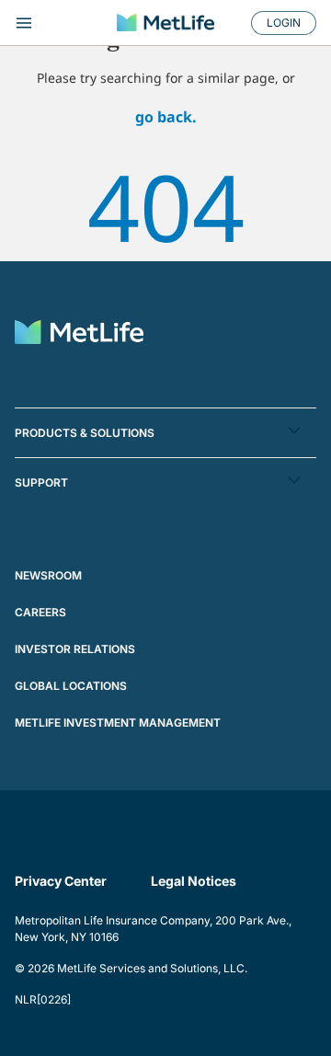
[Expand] (58, 23)
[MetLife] (165, 22)
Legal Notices (193, 881)
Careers (40, 612)
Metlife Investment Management (118, 722)
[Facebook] (29, 834)
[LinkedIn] (81, 834)
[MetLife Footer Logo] (79, 334)
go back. (166, 117)
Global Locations (71, 686)
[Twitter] (132, 834)
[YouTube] (184, 834)
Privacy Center (61, 881)
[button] (165, 432)
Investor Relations (75, 649)
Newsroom (48, 575)
